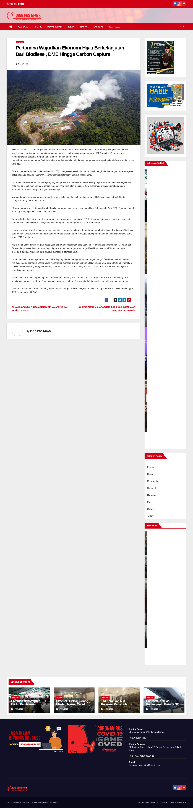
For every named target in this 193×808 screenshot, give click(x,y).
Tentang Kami (143, 802)
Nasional (23, 27)
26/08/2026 (153, 709)
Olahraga (114, 27)
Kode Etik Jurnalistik (159, 802)
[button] (184, 27)
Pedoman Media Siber (178, 802)
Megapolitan (54, 27)
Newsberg (42, 802)
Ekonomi (98, 27)
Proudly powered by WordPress (19, 802)
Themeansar (53, 802)
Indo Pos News (40, 331)
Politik (38, 27)
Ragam (84, 27)
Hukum (71, 27)
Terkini (150, 516)
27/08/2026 (18, 709)
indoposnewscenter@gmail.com (144, 765)
